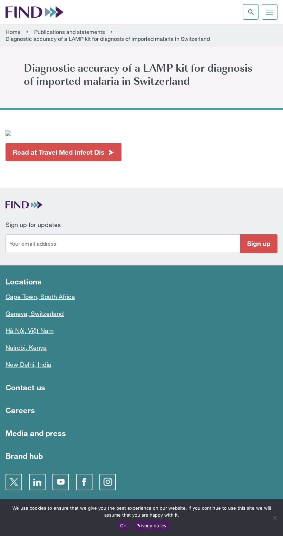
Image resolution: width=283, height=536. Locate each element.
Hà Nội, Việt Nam (29, 330)
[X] (14, 482)
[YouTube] (60, 482)
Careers (20, 410)
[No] (274, 517)
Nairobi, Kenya (26, 347)
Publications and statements (69, 31)
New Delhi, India (28, 364)
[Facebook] (84, 482)
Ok (123, 525)
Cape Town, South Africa (40, 296)
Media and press (36, 433)
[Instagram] (107, 482)
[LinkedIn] (37, 482)
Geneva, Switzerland (35, 313)
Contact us (25, 387)
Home (13, 31)
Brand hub (24, 456)
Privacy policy (151, 525)
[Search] (250, 12)
